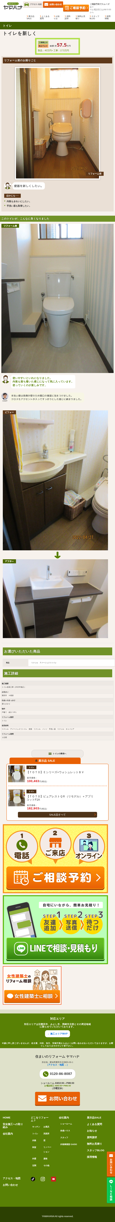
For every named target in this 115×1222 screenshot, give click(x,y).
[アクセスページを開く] (33, 7)
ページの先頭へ (109, 1208)
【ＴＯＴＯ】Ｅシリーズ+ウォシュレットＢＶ (55, 772)
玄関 (34, 1165)
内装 (34, 1140)
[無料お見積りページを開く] (53, 7)
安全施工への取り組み (13, 1126)
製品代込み (43, 46)
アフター (9, 561)
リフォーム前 (95, 173)
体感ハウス (65, 1130)
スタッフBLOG (94, 17)
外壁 (34, 1158)
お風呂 (46, 1127)
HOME (6, 1117)
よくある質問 (45, 17)
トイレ (35, 1133)
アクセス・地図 (11, 1178)
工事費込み (43, 42)
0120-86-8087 (61, 1074)
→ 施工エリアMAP (57, 1033)
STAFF (4, 401)
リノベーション (47, 1149)
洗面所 (46, 1133)
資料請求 (67, 17)
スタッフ (64, 1137)
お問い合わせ (10, 1185)
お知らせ (56, 17)
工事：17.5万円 (61, 50)
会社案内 (8, 1133)
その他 (46, 1165)
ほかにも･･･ (12, 195)
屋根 (45, 1158)
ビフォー (9, 412)
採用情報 (108, 17)
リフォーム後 (10, 225)
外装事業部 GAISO (68, 1144)
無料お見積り (80, 17)
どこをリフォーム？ (40, 1119)
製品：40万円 (45, 50)
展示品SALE (30, 17)
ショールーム (66, 1124)
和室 (34, 1147)
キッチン (36, 1127)
